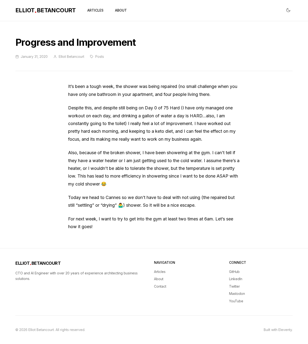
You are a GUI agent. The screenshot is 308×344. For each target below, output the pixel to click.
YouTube (236, 301)
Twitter (234, 286)
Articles (160, 272)
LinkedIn (235, 279)
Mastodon (237, 293)
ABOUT (121, 10)
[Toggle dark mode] (288, 10)
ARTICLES (95, 10)
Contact (160, 286)
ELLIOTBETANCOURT (45, 10)
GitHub (234, 272)
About (158, 279)
